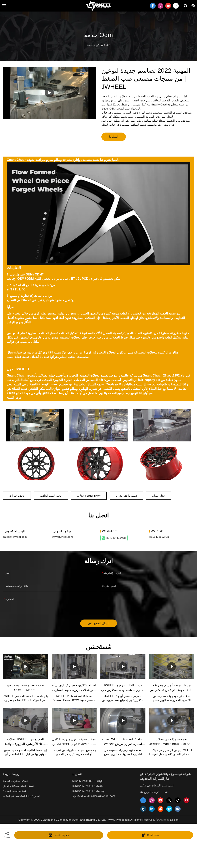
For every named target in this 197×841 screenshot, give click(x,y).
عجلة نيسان (158, 495)
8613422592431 (116, 537)
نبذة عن (15, 795)
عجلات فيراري (17, 495)
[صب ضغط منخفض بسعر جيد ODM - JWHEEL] (25, 666)
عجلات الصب (19, 790)
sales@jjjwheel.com (15, 536)
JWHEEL (25, 795)
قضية (31, 785)
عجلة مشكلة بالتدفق (14, 785)
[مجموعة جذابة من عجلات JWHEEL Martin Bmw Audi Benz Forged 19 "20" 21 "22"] (171, 720)
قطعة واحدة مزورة (126, 495)
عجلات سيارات (19, 780)
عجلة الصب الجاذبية (51, 495)
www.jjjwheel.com (62, 536)
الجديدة (7, 790)
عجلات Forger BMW (89, 495)
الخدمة (7, 780)
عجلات (6, 795)
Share (7, 837)
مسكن (100, 44)
